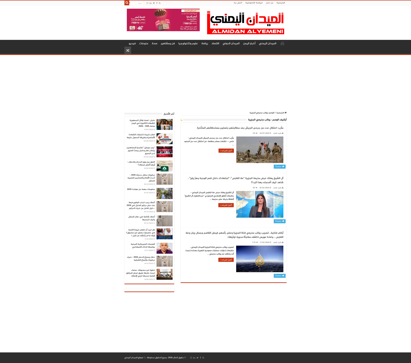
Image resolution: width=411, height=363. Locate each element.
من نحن (269, 3)
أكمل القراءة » (226, 151)
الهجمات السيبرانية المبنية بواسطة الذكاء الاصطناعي (143, 245)
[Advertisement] (205, 81)
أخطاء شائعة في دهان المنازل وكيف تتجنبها (141, 218)
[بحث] (126, 2)
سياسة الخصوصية (254, 3)
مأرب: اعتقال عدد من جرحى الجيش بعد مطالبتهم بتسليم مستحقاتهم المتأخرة (240, 128)
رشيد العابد (277, 133)
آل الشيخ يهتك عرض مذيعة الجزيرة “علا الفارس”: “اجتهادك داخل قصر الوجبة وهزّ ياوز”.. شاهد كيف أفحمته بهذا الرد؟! (235, 180)
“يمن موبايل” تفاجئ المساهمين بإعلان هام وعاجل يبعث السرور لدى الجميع (141, 150)
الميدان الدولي (231, 43)
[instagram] (147, 3)
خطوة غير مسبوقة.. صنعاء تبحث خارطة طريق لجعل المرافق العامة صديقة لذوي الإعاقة (140, 273)
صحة (154, 43)
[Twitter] (154, 3)
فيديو (132, 43)
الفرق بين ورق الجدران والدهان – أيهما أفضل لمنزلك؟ (141, 163)
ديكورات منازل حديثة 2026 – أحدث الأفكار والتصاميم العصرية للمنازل (141, 178)
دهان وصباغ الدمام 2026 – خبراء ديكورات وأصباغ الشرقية (141, 258)
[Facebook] (157, 3)
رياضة (204, 43)
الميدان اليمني (267, 43)
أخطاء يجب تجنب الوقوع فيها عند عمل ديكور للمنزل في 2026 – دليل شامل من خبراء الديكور (141, 205)
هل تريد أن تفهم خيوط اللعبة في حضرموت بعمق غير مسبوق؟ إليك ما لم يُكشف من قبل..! (140, 232)
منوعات (143, 43)
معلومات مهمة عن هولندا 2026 (141, 189)
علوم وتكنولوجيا (188, 43)
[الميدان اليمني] (245, 24)
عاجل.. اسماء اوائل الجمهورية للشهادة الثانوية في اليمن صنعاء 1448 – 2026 (142, 123)
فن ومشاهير (168, 43)
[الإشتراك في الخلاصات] (181, 120)
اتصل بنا (238, 3)
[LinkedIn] (150, 3)
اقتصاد (215, 43)
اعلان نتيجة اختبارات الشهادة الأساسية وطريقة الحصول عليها (141, 136)
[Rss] (159, 3)
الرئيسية (280, 3)
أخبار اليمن (249, 43)
